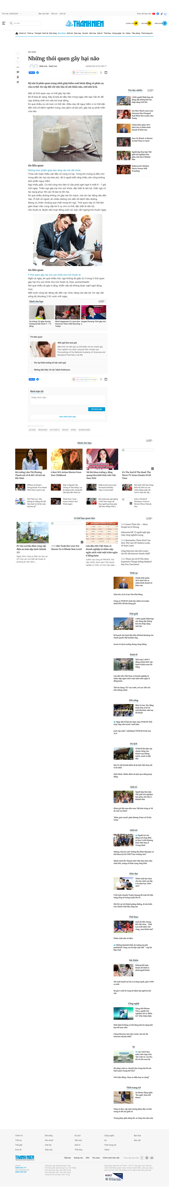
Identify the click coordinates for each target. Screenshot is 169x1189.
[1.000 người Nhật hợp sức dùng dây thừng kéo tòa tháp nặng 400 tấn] (123, 623)
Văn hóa (92, 33)
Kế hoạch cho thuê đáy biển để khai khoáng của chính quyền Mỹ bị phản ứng (133, 636)
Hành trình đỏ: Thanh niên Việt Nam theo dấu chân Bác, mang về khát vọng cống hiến (133, 862)
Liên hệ (62, 14)
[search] (25, 23)
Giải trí (100, 33)
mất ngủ (65, 430)
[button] (17, 53)
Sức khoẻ (49, 1140)
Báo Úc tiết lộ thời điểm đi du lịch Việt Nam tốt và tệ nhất (133, 766)
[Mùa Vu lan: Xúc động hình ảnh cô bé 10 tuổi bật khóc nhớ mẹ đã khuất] (123, 710)
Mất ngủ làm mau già (67, 343)
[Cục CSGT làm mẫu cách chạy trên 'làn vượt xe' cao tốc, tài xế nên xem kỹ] (123, 1057)
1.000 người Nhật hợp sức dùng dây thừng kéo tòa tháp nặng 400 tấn (144, 622)
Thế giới (38, 33)
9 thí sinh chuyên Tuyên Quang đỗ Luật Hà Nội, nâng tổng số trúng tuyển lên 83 (133, 896)
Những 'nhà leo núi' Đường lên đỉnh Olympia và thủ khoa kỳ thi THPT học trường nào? (134, 853)
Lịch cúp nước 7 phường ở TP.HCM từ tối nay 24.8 (132, 732)
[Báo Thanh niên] (24, 1157)
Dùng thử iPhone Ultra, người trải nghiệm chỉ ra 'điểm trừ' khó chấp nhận (143, 1012)
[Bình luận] (17, 72)
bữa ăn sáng (42, 430)
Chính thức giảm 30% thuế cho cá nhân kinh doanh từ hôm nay (143, 582)
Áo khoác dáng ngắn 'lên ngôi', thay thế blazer (144, 1095)
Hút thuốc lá (54, 430)
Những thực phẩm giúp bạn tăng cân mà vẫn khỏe (54, 170)
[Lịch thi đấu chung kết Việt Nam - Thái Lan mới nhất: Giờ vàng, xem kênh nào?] (123, 927)
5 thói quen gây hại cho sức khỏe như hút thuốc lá (54, 275)
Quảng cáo (78, 1158)
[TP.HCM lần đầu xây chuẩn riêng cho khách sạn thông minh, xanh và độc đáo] (123, 753)
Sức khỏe (62, 33)
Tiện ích (54, 14)
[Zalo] (165, 13)
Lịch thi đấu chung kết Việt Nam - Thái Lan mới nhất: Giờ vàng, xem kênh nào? (144, 925)
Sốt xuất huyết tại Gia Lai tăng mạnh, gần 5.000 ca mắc (134, 983)
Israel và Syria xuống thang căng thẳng (130, 644)
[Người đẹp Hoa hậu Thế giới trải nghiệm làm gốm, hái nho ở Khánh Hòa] (123, 797)
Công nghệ (116, 33)
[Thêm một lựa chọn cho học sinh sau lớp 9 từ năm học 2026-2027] (123, 883)
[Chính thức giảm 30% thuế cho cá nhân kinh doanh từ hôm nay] (123, 583)
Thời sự (30, 33)
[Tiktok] (161, 13)
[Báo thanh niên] (84, 23)
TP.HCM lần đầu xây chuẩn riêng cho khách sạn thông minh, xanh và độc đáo (143, 754)
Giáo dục (77, 33)
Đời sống (53, 33)
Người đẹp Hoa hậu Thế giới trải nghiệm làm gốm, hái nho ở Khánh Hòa (144, 795)
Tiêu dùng (136, 33)
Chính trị (22, 33)
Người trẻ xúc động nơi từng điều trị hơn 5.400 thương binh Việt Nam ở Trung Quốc (144, 840)
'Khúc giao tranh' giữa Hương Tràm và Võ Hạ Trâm (132, 818)
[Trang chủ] (17, 33)
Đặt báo (67, 1158)
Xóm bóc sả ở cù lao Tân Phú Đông (128, 594)
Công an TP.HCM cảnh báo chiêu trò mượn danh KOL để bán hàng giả (131, 602)
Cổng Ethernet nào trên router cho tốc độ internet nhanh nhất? (131, 1035)
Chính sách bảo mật (111, 1158)
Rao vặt (137, 1140)
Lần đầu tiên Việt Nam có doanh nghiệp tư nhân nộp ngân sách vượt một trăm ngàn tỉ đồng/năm (132, 678)
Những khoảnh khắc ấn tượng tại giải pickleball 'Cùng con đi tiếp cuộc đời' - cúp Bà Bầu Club (133, 947)
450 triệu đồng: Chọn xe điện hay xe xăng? (131, 1077)
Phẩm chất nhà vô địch (123, 938)
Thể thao (107, 33)
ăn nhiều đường (84, 430)
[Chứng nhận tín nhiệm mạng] (113, 1177)
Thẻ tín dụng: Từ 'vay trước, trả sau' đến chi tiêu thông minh (132, 688)
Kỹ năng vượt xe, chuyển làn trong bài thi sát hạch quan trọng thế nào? (132, 1069)
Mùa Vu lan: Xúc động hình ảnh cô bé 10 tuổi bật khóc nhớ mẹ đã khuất (144, 709)
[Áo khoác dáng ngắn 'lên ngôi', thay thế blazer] (123, 1097)
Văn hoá (78, 1140)
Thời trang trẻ (147, 33)
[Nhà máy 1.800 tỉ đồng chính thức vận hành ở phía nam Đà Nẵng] (123, 664)
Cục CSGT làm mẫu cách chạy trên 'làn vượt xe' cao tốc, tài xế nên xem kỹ (144, 1055)
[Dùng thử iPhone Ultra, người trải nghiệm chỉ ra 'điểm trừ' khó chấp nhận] (123, 1013)
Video (128, 33)
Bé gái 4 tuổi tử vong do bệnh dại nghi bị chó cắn (132, 992)
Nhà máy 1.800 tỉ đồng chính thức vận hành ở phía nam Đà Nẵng (144, 663)
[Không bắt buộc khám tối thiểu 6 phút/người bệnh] (123, 970)
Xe (123, 33)
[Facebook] (157, 13)
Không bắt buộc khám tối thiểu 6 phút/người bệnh (142, 967)
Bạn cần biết (44, 14)
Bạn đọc (137, 1135)
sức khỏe (32, 430)
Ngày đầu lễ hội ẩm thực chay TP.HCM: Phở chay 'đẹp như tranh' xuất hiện (133, 723)
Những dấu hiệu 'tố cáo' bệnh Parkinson (52, 370)
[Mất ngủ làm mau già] (43, 349)
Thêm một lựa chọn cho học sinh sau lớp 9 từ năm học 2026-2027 (144, 882)
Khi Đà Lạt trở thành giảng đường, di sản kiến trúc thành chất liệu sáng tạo (133, 905)
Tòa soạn (96, 1158)
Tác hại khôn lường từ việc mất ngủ (50, 363)
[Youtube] (153, 13)
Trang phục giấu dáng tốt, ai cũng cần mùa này (133, 1118)
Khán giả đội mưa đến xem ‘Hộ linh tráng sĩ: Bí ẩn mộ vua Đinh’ (133, 809)
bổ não (73, 430)
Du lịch (85, 33)
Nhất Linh (43, 66)
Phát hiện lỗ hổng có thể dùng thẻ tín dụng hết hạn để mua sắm (133, 1026)
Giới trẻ (70, 33)
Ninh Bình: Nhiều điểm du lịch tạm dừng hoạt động (133, 775)
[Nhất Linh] (31, 66)
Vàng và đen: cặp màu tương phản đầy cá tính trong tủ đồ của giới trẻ (133, 1110)
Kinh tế (45, 33)
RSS (87, 1158)
